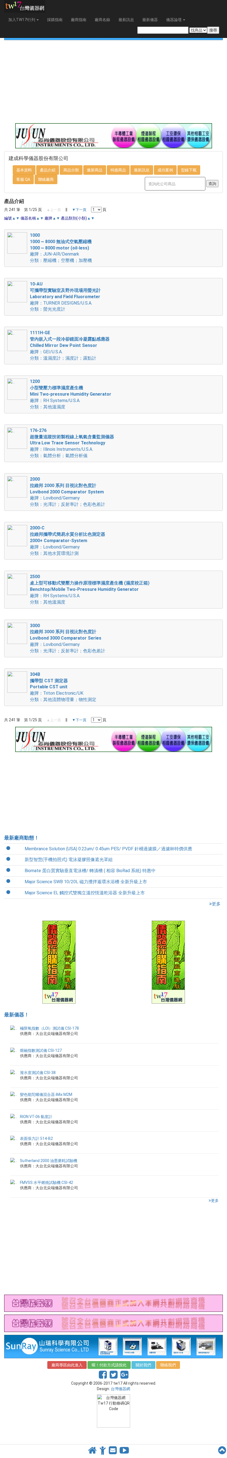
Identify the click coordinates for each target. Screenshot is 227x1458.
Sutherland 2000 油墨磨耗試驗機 (48, 1160)
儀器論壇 (174, 19)
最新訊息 (126, 19)
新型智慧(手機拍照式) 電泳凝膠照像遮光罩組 (69, 859)
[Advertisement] (113, 81)
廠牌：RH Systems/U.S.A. (55, 400)
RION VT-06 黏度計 (36, 1116)
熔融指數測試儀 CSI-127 (41, 1050)
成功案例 (165, 170)
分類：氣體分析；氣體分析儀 (58, 455)
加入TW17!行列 (22, 19)
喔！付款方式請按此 (109, 1365)
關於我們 (143, 1365)
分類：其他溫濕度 (47, 406)
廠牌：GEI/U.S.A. (46, 351)
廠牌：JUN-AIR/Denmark (54, 254)
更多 (216, 903)
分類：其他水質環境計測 (54, 553)
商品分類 (71, 170)
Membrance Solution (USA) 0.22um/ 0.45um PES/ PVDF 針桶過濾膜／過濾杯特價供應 (108, 848)
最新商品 (94, 170)
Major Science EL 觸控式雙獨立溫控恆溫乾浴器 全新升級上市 (85, 892)
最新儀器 (150, 19)
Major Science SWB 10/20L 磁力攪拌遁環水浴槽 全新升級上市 (86, 881)
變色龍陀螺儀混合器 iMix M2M (46, 1094)
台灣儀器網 (120, 1389)
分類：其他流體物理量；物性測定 (63, 699)
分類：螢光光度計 (47, 309)
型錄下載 (189, 170)
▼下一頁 (79, 210)
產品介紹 (47, 170)
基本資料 (24, 170)
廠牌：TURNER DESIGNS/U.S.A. (61, 303)
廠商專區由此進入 (66, 1365)
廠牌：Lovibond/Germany (55, 498)
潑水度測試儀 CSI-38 (38, 1072)
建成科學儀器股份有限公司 (38, 158)
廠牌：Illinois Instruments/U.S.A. (61, 449)
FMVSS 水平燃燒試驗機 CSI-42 (46, 1182)
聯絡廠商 (46, 179)
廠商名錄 (102, 19)
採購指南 (55, 19)
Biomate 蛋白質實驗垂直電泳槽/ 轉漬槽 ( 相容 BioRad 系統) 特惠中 (90, 870)
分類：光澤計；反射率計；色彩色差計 (67, 504)
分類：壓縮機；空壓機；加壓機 (61, 260)
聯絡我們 (168, 1365)
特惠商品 (118, 170)
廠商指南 (78, 19)
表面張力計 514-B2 (36, 1138)
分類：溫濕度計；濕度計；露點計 (63, 358)
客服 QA (23, 179)
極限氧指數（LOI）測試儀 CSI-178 (49, 1028)
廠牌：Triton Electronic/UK (56, 693)
